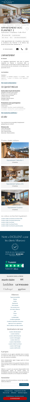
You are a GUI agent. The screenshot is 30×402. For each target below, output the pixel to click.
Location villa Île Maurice (15, 336)
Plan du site (6, 392)
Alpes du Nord (10, 25)
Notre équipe (15, 305)
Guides (15, 301)
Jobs (15, 311)
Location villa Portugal (15, 346)
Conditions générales (15, 319)
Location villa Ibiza (15, 334)
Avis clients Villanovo (15, 309)
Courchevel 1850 (25, 25)
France (4, 25)
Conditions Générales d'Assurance (15, 321)
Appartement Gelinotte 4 (15, 160)
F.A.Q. (15, 315)
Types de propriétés (15, 297)
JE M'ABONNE (24, 384)
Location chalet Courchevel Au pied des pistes (12, 226)
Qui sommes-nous (15, 307)
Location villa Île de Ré (15, 348)
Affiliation (13, 392)
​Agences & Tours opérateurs (15, 323)
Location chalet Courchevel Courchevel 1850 (11, 218)
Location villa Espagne (15, 338)
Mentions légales (22, 392)
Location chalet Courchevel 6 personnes (10, 220)
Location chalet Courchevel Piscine (9, 224)
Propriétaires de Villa (20, 391)
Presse (15, 313)
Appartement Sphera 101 (15, 184)
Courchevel (17, 25)
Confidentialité (15, 317)
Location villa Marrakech (15, 332)
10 (26, 20)
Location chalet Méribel (15, 342)
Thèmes (15, 299)
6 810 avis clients (10, 254)
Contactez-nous (8, 391)
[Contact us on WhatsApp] (27, 49)
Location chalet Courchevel (7, 222)
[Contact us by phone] (22, 49)
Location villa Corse (15, 340)
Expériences (15, 303)
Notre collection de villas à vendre (15, 325)
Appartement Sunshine (15, 207)
